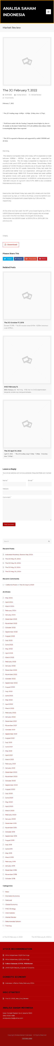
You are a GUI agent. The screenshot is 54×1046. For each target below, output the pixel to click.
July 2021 (8, 742)
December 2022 (11, 670)
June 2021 (9, 747)
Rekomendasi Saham (13, 921)
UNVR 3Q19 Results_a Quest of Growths (19, 968)
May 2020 (9, 802)
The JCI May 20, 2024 (13, 571)
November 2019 (11, 827)
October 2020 (10, 781)
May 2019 (8, 853)
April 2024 (9, 602)
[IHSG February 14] (27, 360)
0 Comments (9, 98)
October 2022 (10, 679)
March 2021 (9, 759)
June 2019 (9, 849)
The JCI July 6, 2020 (26, 585)
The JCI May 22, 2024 (13, 563)
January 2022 (10, 717)
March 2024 (9, 606)
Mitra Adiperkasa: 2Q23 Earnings (17, 955)
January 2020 (10, 819)
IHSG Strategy (10, 909)
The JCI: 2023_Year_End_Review (17, 998)
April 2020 (9, 806)
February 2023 (10, 662)
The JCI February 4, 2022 (13, 937)
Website (5, 489)
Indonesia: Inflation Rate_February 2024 (19, 983)
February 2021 (10, 764)
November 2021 (11, 725)
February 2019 (10, 861)
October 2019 (10, 832)
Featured (8, 900)
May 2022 (9, 700)
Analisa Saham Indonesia (19, 11)
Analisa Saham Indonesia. (23, 1035)
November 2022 (11, 674)
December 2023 (11, 619)
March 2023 (9, 657)
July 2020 (9, 793)
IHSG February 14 (11, 387)
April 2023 (9, 653)
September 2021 (11, 734)
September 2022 (11, 683)
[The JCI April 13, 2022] (27, 424)
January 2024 (10, 615)
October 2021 (10, 730)
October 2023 (10, 627)
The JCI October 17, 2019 (14, 323)
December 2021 (11, 721)
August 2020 (10, 789)
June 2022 (9, 696)
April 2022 (9, 704)
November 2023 (11, 623)
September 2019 (11, 836)
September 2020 (11, 785)
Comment (7, 497)
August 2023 (10, 636)
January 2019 (10, 866)
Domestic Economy (12, 896)
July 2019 (8, 844)
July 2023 (8, 640)
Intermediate (10, 913)
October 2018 (10, 878)
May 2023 (9, 649)
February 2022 (10, 713)
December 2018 (11, 870)
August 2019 (9, 840)
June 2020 (9, 798)
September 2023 (11, 632)
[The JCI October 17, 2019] (27, 295)
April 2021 (9, 755)
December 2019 (11, 823)
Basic (7, 892)
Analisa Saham (21, 95)
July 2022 (8, 691)
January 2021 (10, 768)
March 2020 (9, 810)
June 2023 (9, 645)
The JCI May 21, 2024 (12, 567)
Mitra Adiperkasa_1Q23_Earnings (17, 959)
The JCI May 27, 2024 (13, 559)
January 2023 (10, 666)
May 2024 (9, 598)
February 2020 (10, 815)
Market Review (36, 95)
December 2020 (11, 772)
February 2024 (10, 610)
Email (30, 480)
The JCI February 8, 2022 (41, 937)
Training (8, 926)
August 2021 (9, 738)
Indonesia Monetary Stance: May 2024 (19, 554)
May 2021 (8, 751)
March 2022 (9, 708)
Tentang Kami (27, 1038)
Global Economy (11, 904)
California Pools (11, 585)
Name (5, 480)
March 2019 (9, 857)
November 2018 (11, 874)
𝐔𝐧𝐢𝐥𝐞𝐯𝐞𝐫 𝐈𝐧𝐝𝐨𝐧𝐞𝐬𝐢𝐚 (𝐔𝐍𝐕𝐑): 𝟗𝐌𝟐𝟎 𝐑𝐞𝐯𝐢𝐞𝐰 (19, 963)
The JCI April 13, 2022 (12, 451)
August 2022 (10, 687)
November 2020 (11, 776)
